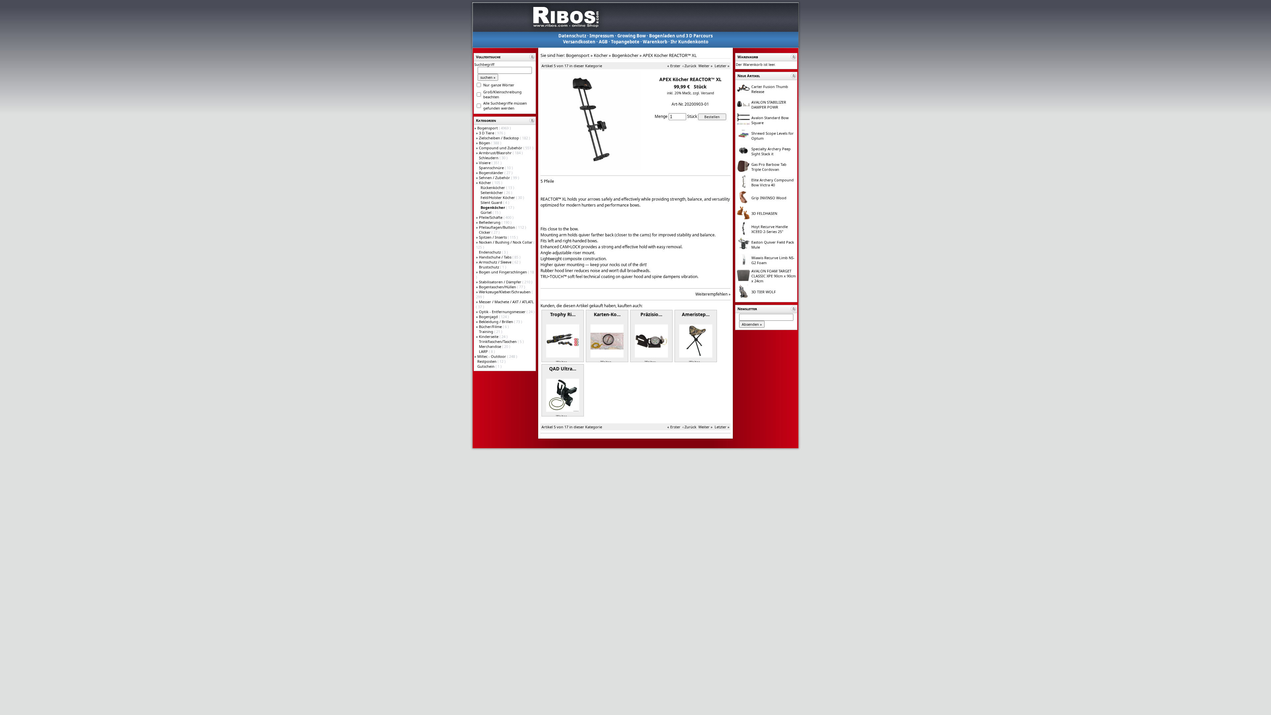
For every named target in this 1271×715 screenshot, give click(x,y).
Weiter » (705, 65)
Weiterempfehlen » (712, 294)
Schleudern (489, 157)
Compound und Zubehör (501, 147)
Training (486, 331)
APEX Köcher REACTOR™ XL (670, 55)
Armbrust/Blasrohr (496, 152)
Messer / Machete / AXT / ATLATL (506, 301)
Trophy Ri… (563, 314)
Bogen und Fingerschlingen (503, 271)
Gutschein (486, 366)
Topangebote (625, 42)
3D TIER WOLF (763, 291)
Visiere (485, 162)
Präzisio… (651, 314)
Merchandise (490, 346)
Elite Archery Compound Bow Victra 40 (772, 182)
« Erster (674, 65)
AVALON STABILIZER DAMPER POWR (768, 105)
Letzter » (722, 65)
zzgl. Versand (703, 93)
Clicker (485, 232)
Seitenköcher (492, 192)
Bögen (485, 142)
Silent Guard (492, 202)
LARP (484, 351)
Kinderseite (489, 336)
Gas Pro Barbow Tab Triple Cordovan (768, 167)
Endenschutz (490, 252)
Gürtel (487, 212)
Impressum (601, 36)
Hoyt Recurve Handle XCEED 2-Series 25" (769, 229)
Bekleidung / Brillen (496, 321)
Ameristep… (696, 314)
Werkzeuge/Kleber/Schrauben (505, 291)
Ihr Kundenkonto (689, 42)
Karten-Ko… (607, 314)
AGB (603, 42)
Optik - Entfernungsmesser (503, 311)
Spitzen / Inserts (493, 237)
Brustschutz (489, 266)
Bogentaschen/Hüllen (498, 286)
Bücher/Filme (491, 326)
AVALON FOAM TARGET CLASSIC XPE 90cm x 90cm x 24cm (773, 275)
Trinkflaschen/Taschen (498, 341)
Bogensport (488, 127)
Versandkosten (579, 42)
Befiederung (490, 222)
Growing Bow (631, 36)
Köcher (485, 182)
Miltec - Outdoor (492, 356)
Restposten (487, 361)
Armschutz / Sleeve (495, 262)
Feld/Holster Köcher (498, 197)
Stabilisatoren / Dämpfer (500, 281)
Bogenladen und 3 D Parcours (681, 36)
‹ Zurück (689, 65)
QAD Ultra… (562, 368)
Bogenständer (491, 172)
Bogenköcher (625, 55)
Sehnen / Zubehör (495, 177)
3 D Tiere (487, 132)
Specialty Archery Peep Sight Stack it (771, 151)
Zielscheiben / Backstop (499, 137)
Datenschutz (572, 36)
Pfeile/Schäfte (491, 217)
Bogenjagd (489, 316)
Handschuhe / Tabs (495, 257)
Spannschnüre (492, 167)
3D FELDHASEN (764, 213)
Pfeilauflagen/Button (497, 227)
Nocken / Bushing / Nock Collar (506, 242)
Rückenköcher (493, 187)
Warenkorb (655, 42)
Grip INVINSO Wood (768, 197)
